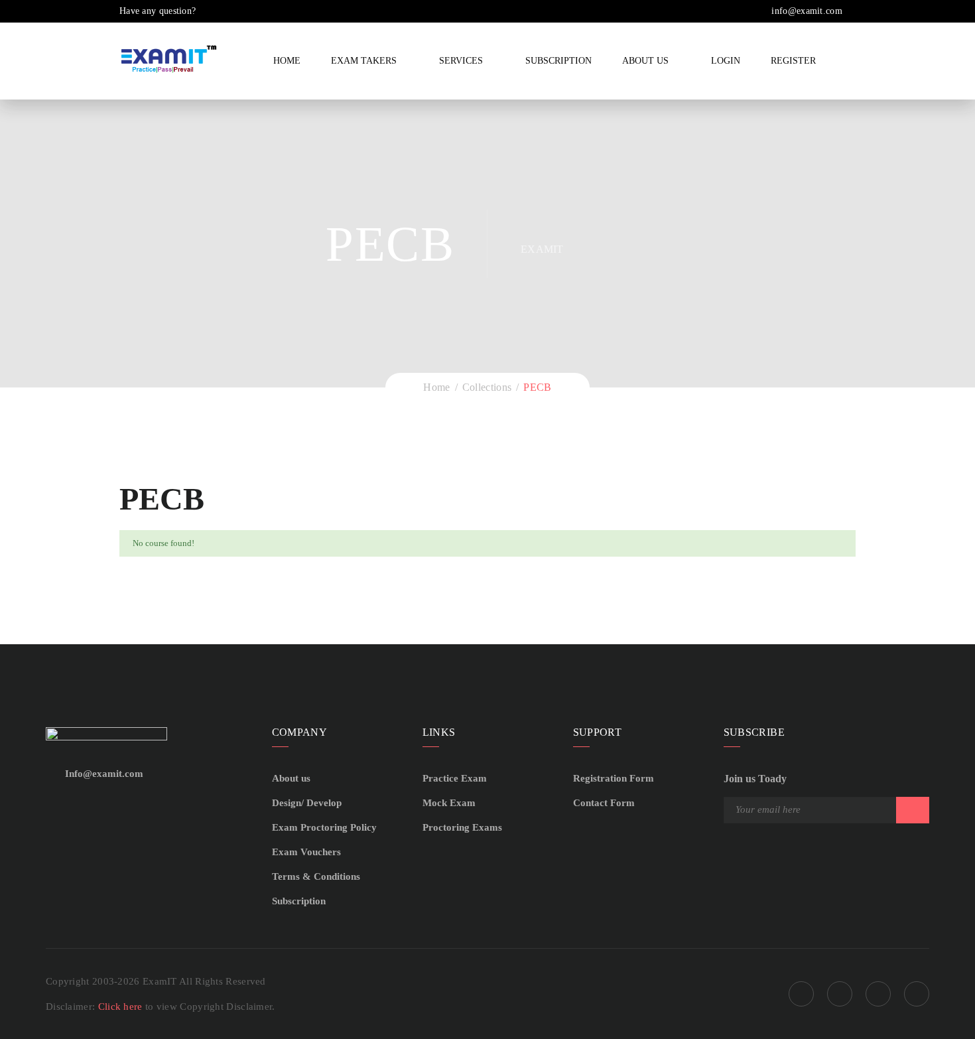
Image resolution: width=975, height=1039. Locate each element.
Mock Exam (449, 802)
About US (645, 61)
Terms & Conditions (316, 876)
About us (291, 778)
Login (725, 61)
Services (461, 61)
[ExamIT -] (169, 58)
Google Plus (839, 993)
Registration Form (613, 778)
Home (286, 61)
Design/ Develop (307, 802)
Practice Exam (454, 778)
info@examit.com (805, 11)
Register (793, 61)
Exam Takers (364, 61)
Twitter (878, 993)
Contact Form (604, 802)
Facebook (801, 993)
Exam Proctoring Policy (324, 827)
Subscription (558, 61)
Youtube (916, 993)
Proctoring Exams (462, 827)
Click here (121, 1006)
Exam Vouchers (306, 852)
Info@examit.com (104, 773)
